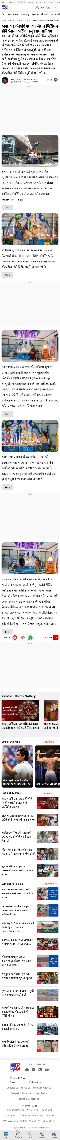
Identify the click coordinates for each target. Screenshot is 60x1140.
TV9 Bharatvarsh (15, 1109)
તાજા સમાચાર (12, 14)
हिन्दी (4, 2)
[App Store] (38, 1083)
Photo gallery (23, 20)
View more (49, 741)
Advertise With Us (41, 1087)
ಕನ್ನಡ (22, 2)
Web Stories (11, 741)
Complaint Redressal (21, 1093)
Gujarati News (8, 20)
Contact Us (12, 1087)
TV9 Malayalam (10, 1121)
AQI (42, 7)
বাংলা (45, 2)
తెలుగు (31, 2)
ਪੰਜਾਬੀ (51, 2)
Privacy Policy (40, 1093)
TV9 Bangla (24, 1115)
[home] (3, 14)
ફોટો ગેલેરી (55, 14)
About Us (25, 1087)
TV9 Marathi (32, 1109)
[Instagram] (40, 1069)
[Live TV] (47, 8)
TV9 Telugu (46, 1109)
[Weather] (37, 7)
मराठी (38, 2)
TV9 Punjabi (38, 1115)
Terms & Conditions (29, 1099)
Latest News (11, 792)
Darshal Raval (16, 79)
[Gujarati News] (5, 7)
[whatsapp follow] (30, 637)
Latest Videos (12, 883)
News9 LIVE (35, 1121)
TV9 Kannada (9, 1115)
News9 (12, 2)
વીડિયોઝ (44, 14)
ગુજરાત (35, 14)
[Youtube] (15, 637)
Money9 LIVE (49, 1121)
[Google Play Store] (19, 1080)
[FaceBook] (27, 1069)
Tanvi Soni (35, 79)
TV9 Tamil (50, 1115)
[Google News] (23, 637)
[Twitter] (33, 1069)
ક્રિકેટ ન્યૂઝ (25, 14)
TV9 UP (23, 1121)
